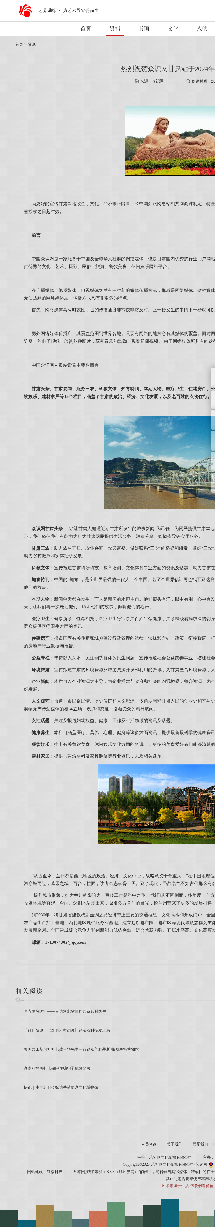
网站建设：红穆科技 (44, 1172)
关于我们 (175, 1144)
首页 (85, 29)
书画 (143, 29)
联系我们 (200, 1144)
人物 (202, 29)
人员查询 (149, 1144)
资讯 (114, 29)
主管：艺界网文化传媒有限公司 (164, 1157)
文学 (173, 29)
